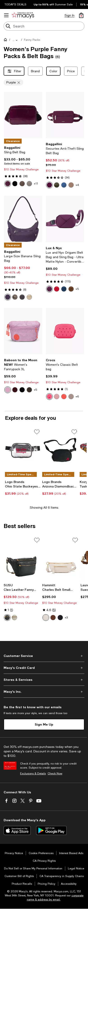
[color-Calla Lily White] (46, 617)
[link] (23, 166)
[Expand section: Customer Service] (44, 656)
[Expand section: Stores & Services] (44, 680)
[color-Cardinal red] (56, 289)
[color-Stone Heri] (29, 183)
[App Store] (17, 830)
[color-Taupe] (71, 396)
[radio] (7, 183)
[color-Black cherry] (15, 389)
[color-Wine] (49, 289)
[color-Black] (15, 183)
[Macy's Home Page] (23, 15)
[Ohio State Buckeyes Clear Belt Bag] (22, 449)
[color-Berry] (49, 396)
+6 (77, 396)
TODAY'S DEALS (15, 4)
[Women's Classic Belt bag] (65, 331)
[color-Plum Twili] (7, 297)
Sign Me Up (44, 724)
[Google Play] (51, 830)
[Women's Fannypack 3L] (23, 331)
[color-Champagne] (29, 297)
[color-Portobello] (71, 185)
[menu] (6, 15)
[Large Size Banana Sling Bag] (23, 219)
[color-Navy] (64, 289)
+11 (36, 183)
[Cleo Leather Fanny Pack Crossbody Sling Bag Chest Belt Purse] (22, 559)
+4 (77, 185)
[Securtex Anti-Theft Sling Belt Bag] (65, 115)
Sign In (69, 15)
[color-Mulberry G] (7, 183)
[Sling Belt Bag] (23, 115)
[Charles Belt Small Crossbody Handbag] (60, 559)
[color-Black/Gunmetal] (60, 617)
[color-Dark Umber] (22, 183)
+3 (66, 617)
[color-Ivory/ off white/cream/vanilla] (14, 617)
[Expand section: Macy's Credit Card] (44, 668)
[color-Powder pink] (56, 396)
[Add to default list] (36, 432)
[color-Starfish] (64, 396)
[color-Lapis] (64, 185)
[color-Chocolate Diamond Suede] (53, 617)
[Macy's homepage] (6, 40)
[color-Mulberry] (49, 185)
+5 (77, 289)
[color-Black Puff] (22, 297)
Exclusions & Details (33, 773)
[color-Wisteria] (7, 389)
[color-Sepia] (71, 289)
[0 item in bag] (81, 15)
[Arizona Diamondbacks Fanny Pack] (60, 449)
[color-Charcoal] (29, 389)
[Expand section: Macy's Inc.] (44, 691)
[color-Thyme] (56, 185)
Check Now (55, 773)
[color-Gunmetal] (15, 297)
